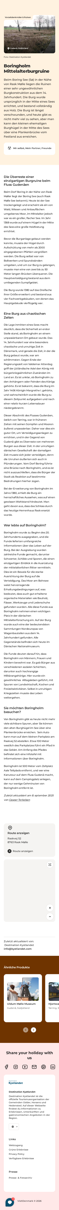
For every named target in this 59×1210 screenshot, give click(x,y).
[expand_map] (49, 864)
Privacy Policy (16, 1154)
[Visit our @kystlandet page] (25, 1067)
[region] (29, 890)
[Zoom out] (50, 916)
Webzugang (16, 1145)
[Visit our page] (6, 1067)
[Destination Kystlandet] (16, 1082)
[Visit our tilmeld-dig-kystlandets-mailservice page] (34, 1067)
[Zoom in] (50, 908)
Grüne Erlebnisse (18, 1149)
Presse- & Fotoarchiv (20, 1177)
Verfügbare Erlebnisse (21, 1158)
